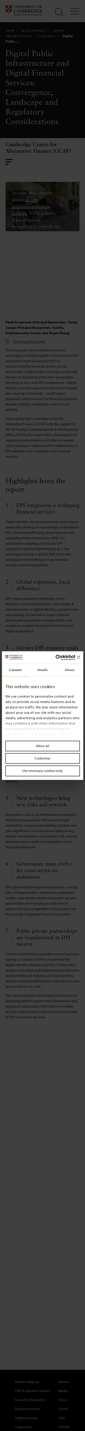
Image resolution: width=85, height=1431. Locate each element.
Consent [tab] (15, 670)
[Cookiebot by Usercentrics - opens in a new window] (60, 657)
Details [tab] (42, 670)
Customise (42, 758)
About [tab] (69, 670)
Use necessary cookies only (42, 771)
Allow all (42, 746)
